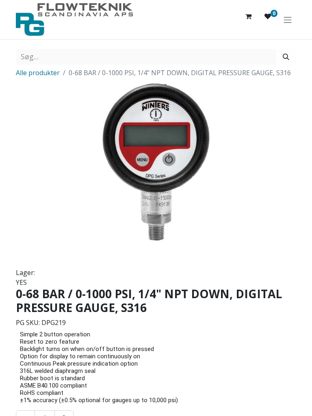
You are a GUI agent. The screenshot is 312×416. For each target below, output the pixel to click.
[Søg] (286, 57)
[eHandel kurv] (248, 19)
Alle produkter (38, 72)
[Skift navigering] (287, 19)
